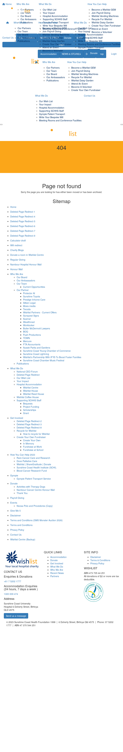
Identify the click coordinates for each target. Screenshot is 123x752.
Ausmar (27, 318)
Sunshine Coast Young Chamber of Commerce (47, 350)
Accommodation (58, 557)
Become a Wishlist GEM (54, 28)
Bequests (28, 403)
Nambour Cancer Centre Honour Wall (36, 489)
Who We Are (20, 22)
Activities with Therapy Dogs (31, 486)
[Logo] (19, 9)
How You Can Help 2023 (22, 454)
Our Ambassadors (27, 37)
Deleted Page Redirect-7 (22, 230)
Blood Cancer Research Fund (32, 470)
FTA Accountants (31, 344)
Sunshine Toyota (31, 296)
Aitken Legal (29, 302)
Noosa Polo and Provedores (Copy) (35, 505)
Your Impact (84, 31)
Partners (54, 576)
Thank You (22, 493)
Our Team (23, 31)
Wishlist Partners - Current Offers (40, 312)
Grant (26, 413)
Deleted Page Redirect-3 (29, 424)
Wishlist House (30, 390)
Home (13, 206)
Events (13, 502)
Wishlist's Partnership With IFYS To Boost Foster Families (52, 357)
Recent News (57, 573)
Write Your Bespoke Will (90, 41)
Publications (24, 41)
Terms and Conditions (21, 525)
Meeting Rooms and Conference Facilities (99, 44)
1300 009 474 (11, 593)
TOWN (26, 338)
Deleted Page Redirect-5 (22, 221)
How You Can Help (47, 22)
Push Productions (32, 334)
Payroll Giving (17, 497)
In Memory (28, 443)
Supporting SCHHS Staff (90, 37)
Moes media (29, 306)
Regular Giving (17, 259)
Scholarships (29, 409)
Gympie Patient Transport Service (34, 478)
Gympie (14, 475)
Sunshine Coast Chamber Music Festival (43, 360)
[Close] (121, 124)
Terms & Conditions (100, 560)
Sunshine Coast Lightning (36, 354)
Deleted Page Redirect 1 (22, 211)
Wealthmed (29, 322)
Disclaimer (15, 515)
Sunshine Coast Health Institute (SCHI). (37, 467)
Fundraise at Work (32, 446)
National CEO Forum (27, 371)
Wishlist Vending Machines (55, 34)
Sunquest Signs (31, 315)
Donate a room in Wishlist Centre (27, 254)
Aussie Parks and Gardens (36, 347)
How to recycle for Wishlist (36, 433)
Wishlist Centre (30, 387)
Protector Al (29, 293)
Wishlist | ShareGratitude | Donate (34, 464)
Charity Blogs (17, 250)
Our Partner (23, 290)
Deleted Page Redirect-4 (22, 216)
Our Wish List (85, 28)
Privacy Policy (17, 529)
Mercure (27, 341)
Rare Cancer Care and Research (33, 457)
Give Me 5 (15, 510)
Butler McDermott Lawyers (36, 328)
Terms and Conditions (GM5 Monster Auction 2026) (36, 520)
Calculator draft (18, 240)
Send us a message (16, 615)
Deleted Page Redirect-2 (29, 421)
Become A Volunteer (81, 86)
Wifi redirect (16, 245)
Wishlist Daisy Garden (53, 41)
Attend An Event (79, 83)
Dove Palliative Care (27, 461)
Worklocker (28, 325)
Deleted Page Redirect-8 (29, 427)
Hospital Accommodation (90, 34)
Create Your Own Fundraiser (57, 44)
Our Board (23, 34)
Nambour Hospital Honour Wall (25, 264)
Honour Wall (16, 269)
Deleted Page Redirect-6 (22, 226)
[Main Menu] (1, 124)
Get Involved (16, 417)
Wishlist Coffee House (28, 397)
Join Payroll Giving (51, 31)
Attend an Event (50, 47)
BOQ (25, 331)
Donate (94, 53)
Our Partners (24, 28)
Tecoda (27, 309)
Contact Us (79, 53)
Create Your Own (32, 440)
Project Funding (31, 406)
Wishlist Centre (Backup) (22, 539)
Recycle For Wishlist (52, 37)
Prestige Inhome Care (34, 299)
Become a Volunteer (52, 50)
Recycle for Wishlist (26, 430)
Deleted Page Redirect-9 (22, 235)
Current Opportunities (34, 286)
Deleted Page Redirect (28, 374)
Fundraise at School (33, 449)
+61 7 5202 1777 (12, 581)
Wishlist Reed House (33, 394)
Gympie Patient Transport (91, 47)
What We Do (80, 22)
